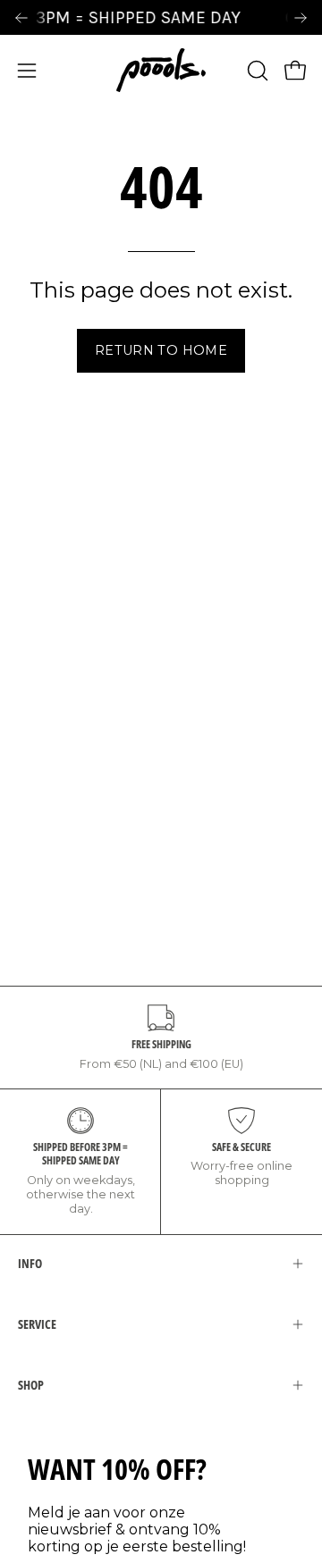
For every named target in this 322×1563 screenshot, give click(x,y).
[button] (255, 70)
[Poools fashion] (161, 70)
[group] (161, 17)
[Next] (300, 18)
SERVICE (37, 1323)
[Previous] (21, 18)
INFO (30, 1263)
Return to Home (161, 350)
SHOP (31, 1384)
